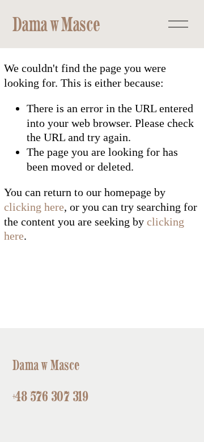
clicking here (34, 207)
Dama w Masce (56, 24)
